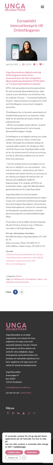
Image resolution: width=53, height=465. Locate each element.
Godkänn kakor (14, 452)
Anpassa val (13, 458)
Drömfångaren (17, 279)
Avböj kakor (32, 452)
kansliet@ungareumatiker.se (18, 387)
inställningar (20, 447)
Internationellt (22, 282)
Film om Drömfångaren (16, 264)
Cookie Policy (25, 393)
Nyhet (19, 276)
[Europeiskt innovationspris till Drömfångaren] (26, 49)
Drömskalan (30, 279)
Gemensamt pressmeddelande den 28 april (24, 254)
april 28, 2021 (12, 64)
